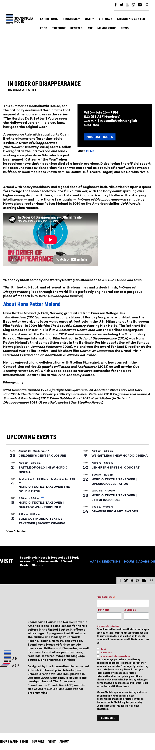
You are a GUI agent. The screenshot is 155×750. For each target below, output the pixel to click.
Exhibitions (49, 18)
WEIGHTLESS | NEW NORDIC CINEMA (119, 455)
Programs (70, 18)
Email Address (106, 597)
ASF (90, 28)
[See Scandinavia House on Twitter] (121, 5)
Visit (88, 18)
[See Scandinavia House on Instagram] (133, 5)
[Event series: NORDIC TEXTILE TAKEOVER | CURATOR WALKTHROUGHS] (42, 498)
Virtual (104, 18)
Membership (106, 28)
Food (43, 28)
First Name (103, 610)
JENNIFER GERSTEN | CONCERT (115, 467)
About (64, 741)
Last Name (130, 610)
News (125, 28)
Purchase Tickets (99, 137)
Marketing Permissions (108, 626)
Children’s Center (131, 18)
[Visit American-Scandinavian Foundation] (9, 665)
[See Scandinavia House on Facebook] (116, 5)
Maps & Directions (105, 561)
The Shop (59, 28)
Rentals (76, 28)
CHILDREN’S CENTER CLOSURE (42, 455)
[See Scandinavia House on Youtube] (127, 5)
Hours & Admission (139, 561)
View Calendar (16, 531)
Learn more (103, 706)
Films (90, 151)
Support (38, 741)
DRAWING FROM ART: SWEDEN (114, 511)
